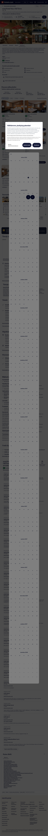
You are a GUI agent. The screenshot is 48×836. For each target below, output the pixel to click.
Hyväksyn (36, 145)
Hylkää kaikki (27, 145)
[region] (24, 135)
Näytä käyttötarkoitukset (13, 145)
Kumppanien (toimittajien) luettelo (13, 140)
